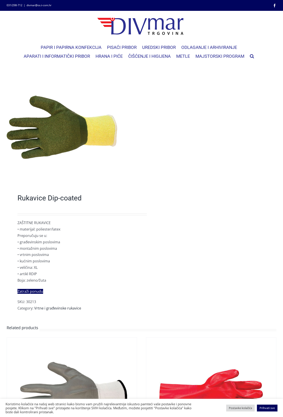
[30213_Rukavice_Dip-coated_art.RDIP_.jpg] (71, 127)
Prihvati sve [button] (267, 408)
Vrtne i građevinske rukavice (57, 308)
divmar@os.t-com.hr (39, 5)
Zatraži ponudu (30, 291)
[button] (252, 56)
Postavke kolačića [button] (240, 408)
